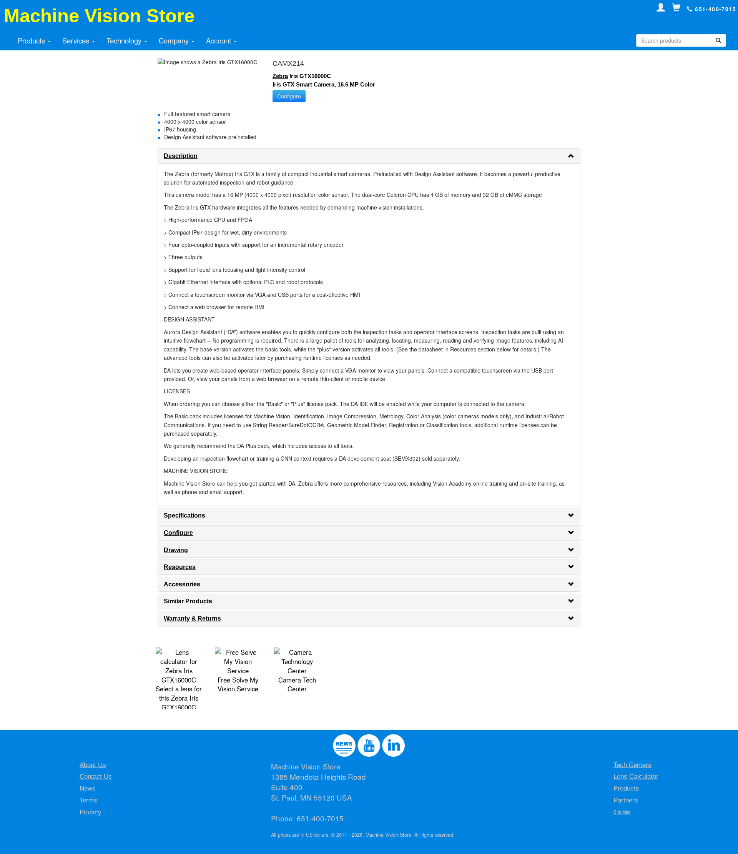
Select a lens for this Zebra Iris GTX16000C (179, 698)
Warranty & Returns (192, 618)
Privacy (90, 812)
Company (175, 40)
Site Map (621, 812)
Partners (625, 800)
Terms (88, 800)
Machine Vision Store (99, 15)
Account (219, 40)
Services (76, 40)
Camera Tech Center (297, 684)
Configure (289, 96)
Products (32, 40)
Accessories (182, 584)
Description (181, 156)
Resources (180, 567)
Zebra (280, 76)
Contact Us (96, 776)
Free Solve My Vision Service (238, 684)
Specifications (184, 515)
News (88, 788)
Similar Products (188, 601)
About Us (93, 765)
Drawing (176, 550)
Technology (124, 40)
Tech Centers (632, 765)
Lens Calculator (635, 776)
